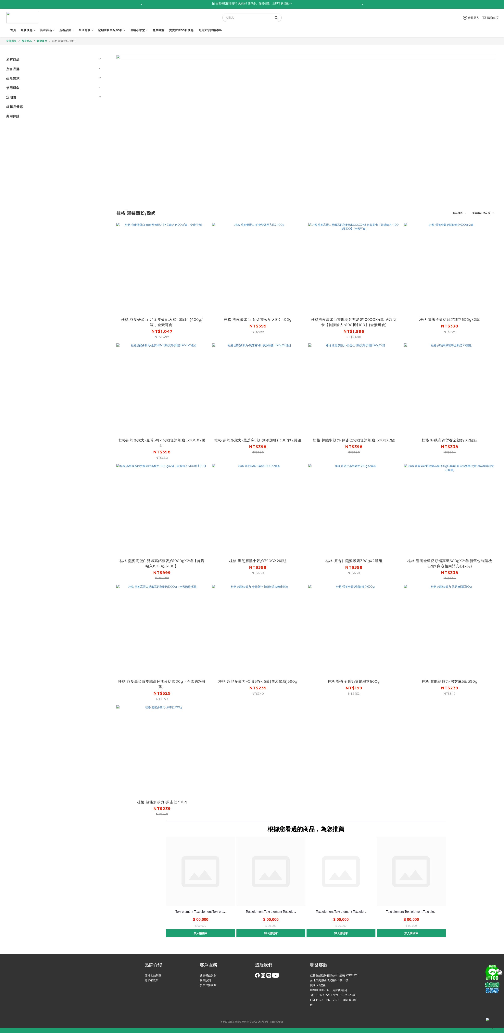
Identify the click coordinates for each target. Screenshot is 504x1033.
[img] (493, 972)
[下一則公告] (362, 4)
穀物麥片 (42, 40)
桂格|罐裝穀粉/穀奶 (63, 40)
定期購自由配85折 (110, 30)
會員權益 (158, 30)
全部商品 (11, 40)
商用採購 (13, 116)
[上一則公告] (142, 4)
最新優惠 (27, 30)
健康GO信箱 (318, 985)
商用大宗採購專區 (210, 30)
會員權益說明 (208, 975)
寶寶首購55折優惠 (181, 30)
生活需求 (85, 30)
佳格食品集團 (153, 975)
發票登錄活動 (208, 985)
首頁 (13, 30)
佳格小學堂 (137, 30)
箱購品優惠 (14, 107)
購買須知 (205, 980)
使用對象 (13, 88)
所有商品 (46, 30)
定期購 (11, 97)
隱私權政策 (151, 980)
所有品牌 (65, 30)
